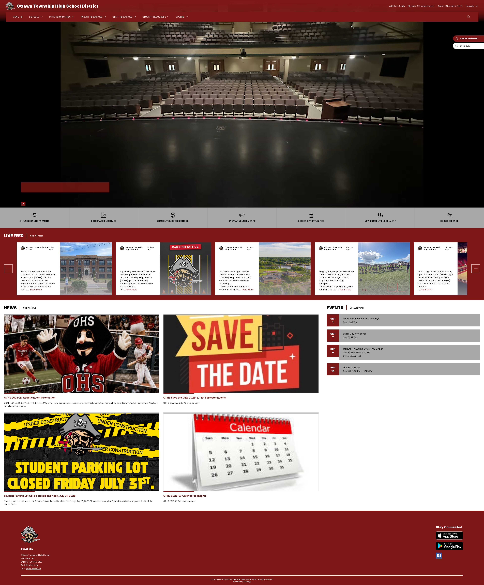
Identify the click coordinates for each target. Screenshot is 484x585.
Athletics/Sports (397, 6)
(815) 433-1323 (30, 565)
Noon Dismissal (351, 367)
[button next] (401, 287)
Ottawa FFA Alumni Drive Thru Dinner (363, 348)
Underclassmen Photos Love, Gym (361, 318)
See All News (29, 308)
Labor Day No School (354, 333)
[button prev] (8, 268)
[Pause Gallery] (23, 204)
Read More (36, 289)
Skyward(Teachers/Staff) (449, 6)
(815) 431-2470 (33, 568)
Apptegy (247, 581)
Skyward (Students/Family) (421, 6)
